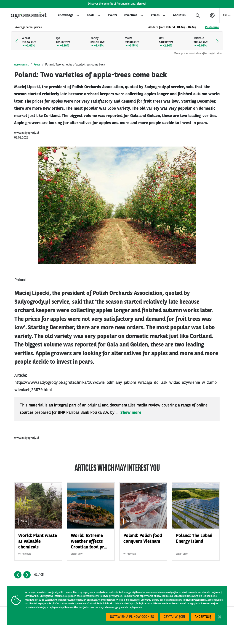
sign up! (141, 4)
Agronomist (21, 64)
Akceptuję (203, 617)
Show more (130, 413)
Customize (212, 27)
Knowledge (65, 15)
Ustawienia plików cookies (132, 617)
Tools (90, 15)
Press (37, 64)
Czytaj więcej (174, 617)
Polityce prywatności (194, 600)
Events (112, 15)
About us (179, 15)
